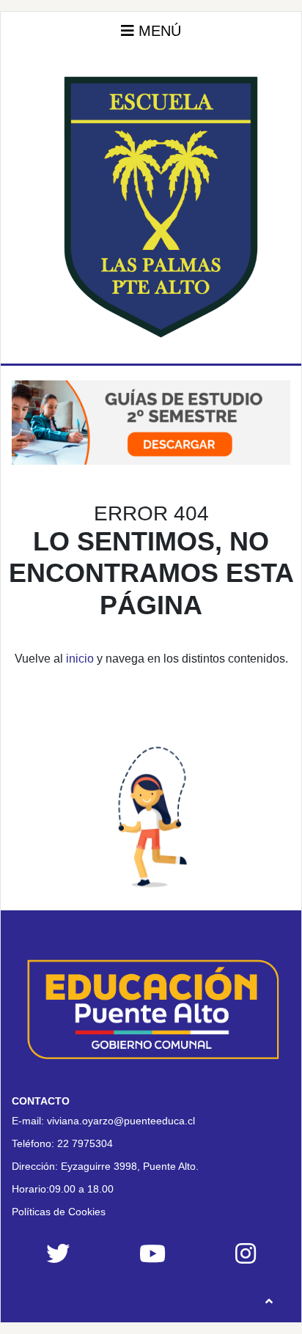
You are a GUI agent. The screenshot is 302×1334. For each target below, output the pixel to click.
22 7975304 (85, 1143)
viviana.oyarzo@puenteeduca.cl (121, 1121)
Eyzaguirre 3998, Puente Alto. (130, 1166)
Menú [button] (157, 31)
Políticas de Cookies (59, 1211)
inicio (80, 658)
